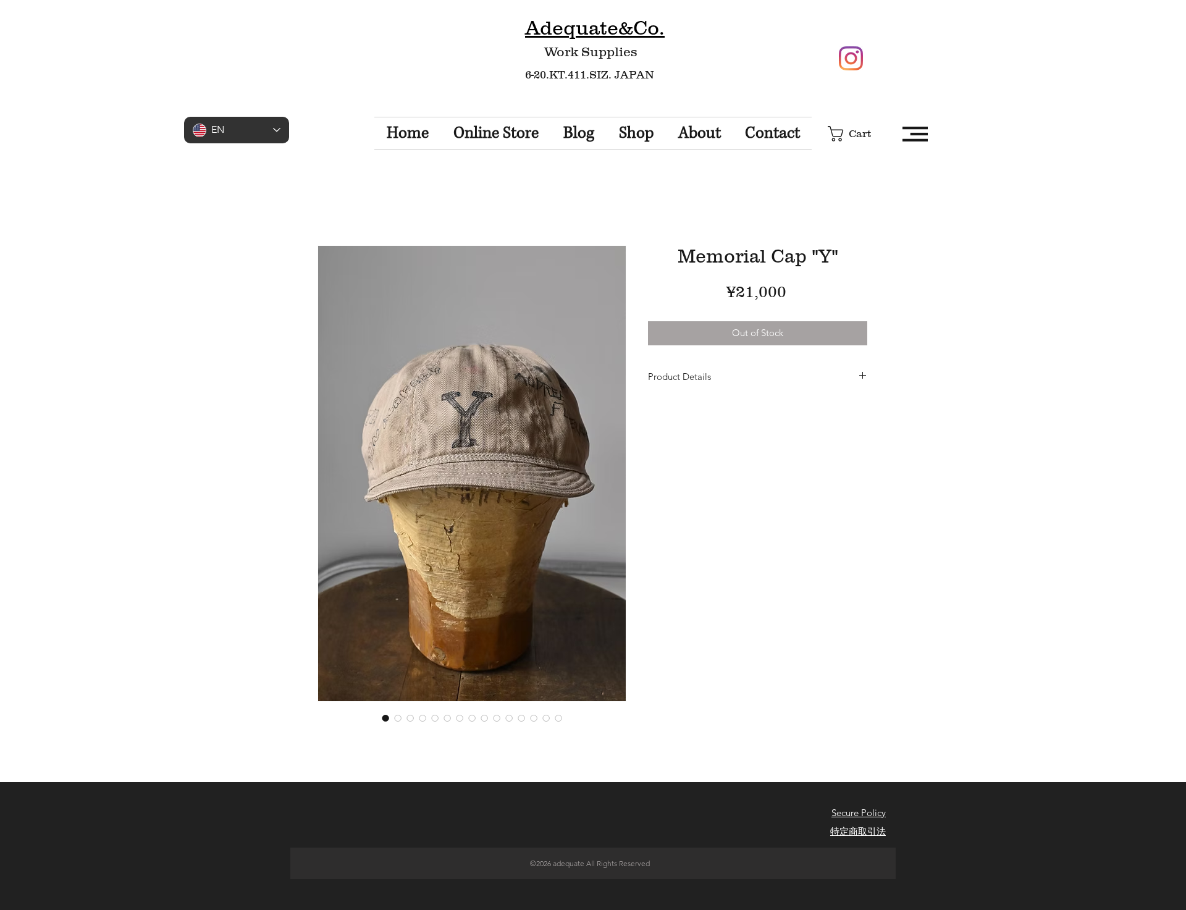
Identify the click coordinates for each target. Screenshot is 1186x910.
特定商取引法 (858, 831)
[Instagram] (851, 58)
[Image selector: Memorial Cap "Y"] (385, 718)
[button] (859, 133)
